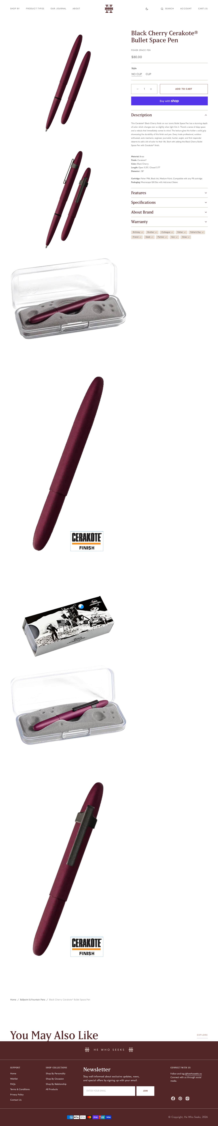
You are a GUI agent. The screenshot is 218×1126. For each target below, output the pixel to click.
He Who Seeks (192, 1117)
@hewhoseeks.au (193, 1074)
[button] (167, 8)
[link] (109, 1050)
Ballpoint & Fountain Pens (32, 1000)
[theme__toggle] (147, 8)
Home (13, 1000)
